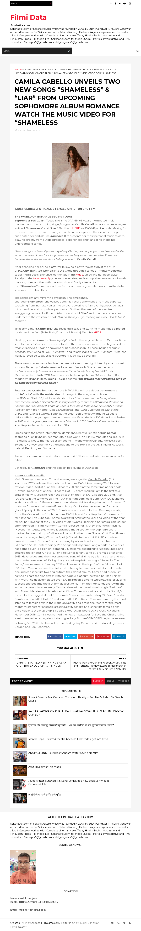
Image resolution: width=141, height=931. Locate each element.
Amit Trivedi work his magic (44, 766)
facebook (123, 681)
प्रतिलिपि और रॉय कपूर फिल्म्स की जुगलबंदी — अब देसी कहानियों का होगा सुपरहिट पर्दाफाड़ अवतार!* (71, 725)
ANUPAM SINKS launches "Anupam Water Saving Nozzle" (63, 753)
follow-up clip (42, 278)
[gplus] (124, 3)
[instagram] (130, 3)
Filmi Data (28, 17)
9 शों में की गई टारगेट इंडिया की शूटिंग (44, 794)
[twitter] (120, 3)
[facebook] (115, 3)
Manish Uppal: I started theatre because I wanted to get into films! (68, 739)
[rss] (111, 3)
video (79, 274)
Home (18, 69)
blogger (98, 681)
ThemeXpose (32, 922)
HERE (76, 228)
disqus (110, 681)
